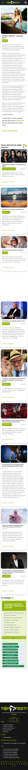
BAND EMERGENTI (7, 439)
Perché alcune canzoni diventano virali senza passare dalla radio (13, 465)
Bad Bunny (6, 212)
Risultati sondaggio (19, 637)
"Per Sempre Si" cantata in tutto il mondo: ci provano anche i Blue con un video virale (13, 572)
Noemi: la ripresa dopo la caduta (12, 250)
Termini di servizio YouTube (10, 750)
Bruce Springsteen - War (10, 625)
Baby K (5, 41)
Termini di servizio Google (10, 752)
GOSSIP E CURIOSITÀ (9, 131)
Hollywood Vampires (9, 169)
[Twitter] (18, 720)
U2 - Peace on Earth (9, 622)
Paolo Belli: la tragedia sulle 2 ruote (13, 321)
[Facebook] (10, 720)
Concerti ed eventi (8, 724)
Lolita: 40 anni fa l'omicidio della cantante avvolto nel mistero (12, 526)
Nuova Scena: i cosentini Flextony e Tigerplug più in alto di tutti (13, 421)
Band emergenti (7, 730)
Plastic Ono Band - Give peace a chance (14, 613)
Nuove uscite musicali (9, 728)
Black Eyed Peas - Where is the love (13, 617)
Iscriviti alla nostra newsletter (11, 749)
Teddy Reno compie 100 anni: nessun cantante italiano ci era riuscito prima (14, 380)
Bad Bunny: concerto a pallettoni (12, 209)
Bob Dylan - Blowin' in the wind (12, 627)
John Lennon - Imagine (10, 615)
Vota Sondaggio (7, 637)
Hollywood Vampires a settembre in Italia (13, 165)
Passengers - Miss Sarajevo (11, 620)
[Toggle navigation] (3, 2)
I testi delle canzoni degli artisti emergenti (14, 743)
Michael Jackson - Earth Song (11, 632)
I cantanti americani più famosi (11, 757)
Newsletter (20, 121)
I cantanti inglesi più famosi (10, 756)
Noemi (5, 253)
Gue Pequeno (7, 424)
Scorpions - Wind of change (11, 629)
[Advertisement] (14, 287)
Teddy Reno (6, 384)
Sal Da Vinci (6, 576)
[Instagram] (15, 720)
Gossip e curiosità (8, 726)
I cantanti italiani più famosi (10, 754)
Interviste (5, 731)
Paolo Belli (6, 324)
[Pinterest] (12, 720)
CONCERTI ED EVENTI (8, 182)
